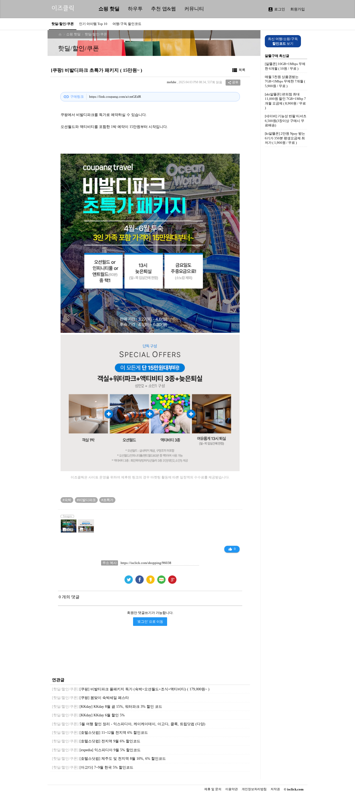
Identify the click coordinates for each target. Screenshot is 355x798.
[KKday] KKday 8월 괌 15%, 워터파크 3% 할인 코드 (107, 706)
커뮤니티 (194, 8)
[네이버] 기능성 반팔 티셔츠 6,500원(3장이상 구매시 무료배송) (285, 120)
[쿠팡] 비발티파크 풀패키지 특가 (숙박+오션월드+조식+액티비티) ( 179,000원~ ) (130, 689)
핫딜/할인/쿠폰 (96, 34)
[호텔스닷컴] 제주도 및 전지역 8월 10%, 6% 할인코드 (109, 758)
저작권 (275, 789)
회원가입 (297, 9)
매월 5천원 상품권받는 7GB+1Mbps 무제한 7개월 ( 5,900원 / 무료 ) (285, 81)
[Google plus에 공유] (172, 582)
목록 (238, 70)
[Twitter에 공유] (128, 582)
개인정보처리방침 (254, 789)
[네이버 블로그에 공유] (161, 582)
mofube (171, 82)
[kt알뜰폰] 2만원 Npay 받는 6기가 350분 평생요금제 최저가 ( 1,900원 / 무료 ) (285, 138)
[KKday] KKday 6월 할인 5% (88, 715)
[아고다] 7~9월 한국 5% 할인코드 (92, 767)
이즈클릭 (62, 8)
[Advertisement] (148, 655)
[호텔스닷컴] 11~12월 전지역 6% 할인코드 (100, 732)
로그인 (276, 9)
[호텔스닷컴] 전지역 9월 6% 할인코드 (96, 741)
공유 (233, 82)
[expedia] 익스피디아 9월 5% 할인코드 (96, 750)
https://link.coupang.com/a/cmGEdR (115, 96)
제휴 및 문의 (212, 789)
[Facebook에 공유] (139, 582)
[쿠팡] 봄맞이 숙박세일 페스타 (90, 698)
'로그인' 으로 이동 (150, 622)
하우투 (135, 8)
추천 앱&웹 (163, 8)
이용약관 (231, 789)
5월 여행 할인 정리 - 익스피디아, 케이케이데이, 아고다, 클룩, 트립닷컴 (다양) (128, 724)
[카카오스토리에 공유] (150, 582)
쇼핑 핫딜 (109, 8)
